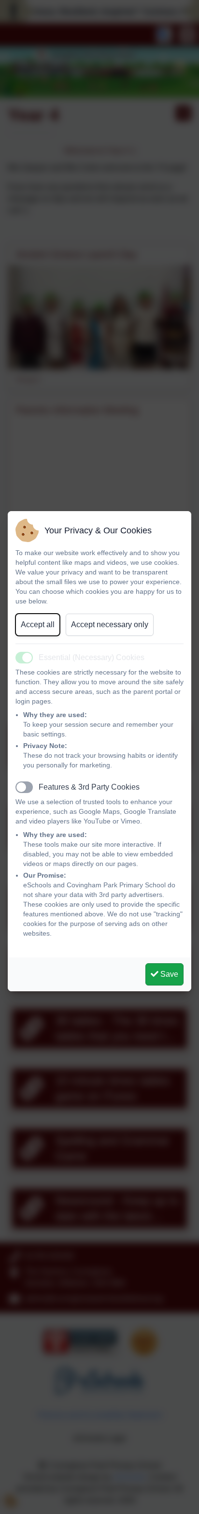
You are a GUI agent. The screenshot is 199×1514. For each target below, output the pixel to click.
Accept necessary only (109, 624)
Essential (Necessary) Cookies (91, 657)
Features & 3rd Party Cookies (89, 787)
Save (168, 974)
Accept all (38, 624)
